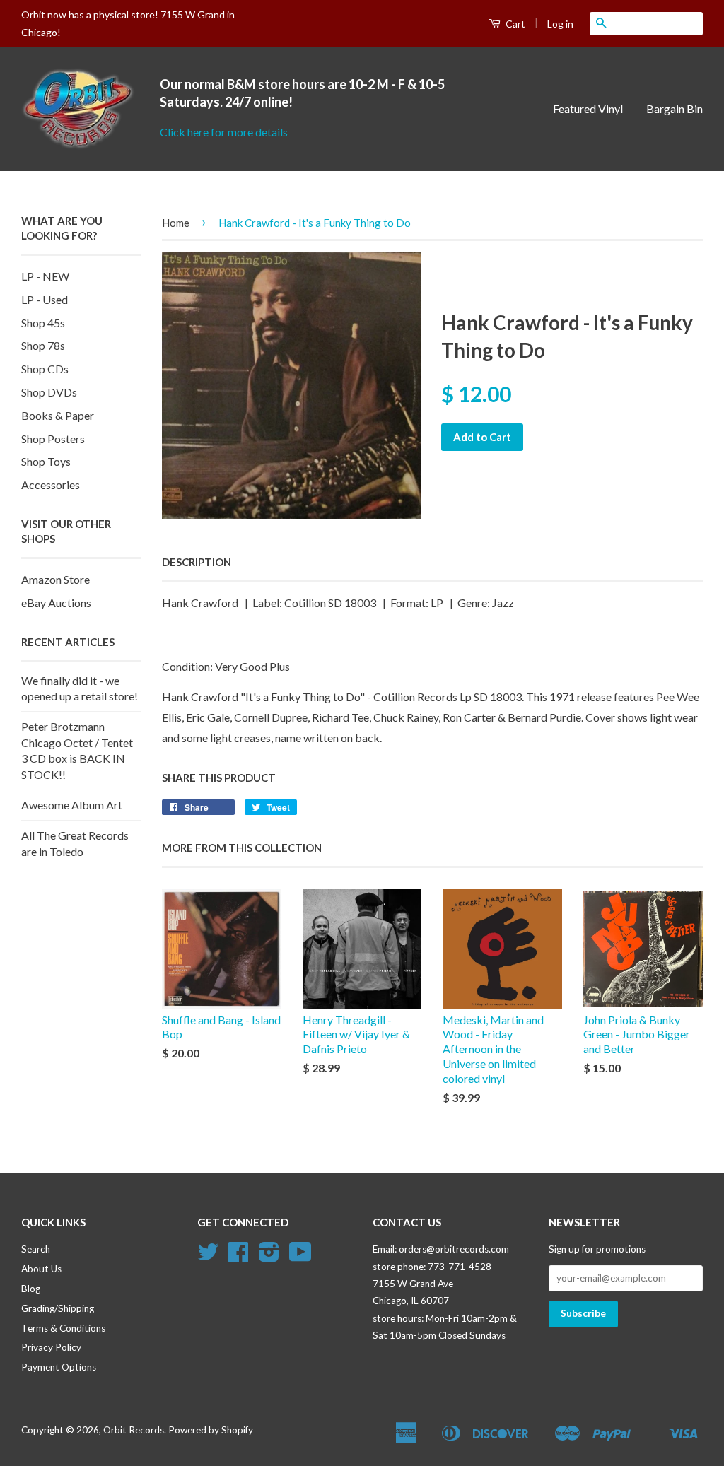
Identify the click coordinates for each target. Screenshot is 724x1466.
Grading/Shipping (57, 1308)
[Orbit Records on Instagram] (269, 1256)
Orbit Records (133, 1430)
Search (35, 1249)
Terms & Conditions (63, 1328)
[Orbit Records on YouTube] (300, 1256)
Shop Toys (46, 461)
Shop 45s (43, 322)
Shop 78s (43, 345)
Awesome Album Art (71, 804)
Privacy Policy (51, 1347)
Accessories (50, 484)
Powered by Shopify (210, 1430)
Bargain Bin (674, 108)
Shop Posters (53, 438)
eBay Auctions (56, 602)
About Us (41, 1268)
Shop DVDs (49, 392)
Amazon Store (55, 579)
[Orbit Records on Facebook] (238, 1256)
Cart (514, 24)
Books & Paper (57, 415)
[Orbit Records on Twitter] (207, 1256)
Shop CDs (45, 368)
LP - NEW (45, 276)
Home (175, 222)
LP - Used (44, 299)
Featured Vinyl (588, 108)
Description (196, 562)
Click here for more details (224, 132)
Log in (560, 24)
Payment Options (58, 1367)
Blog (30, 1288)
